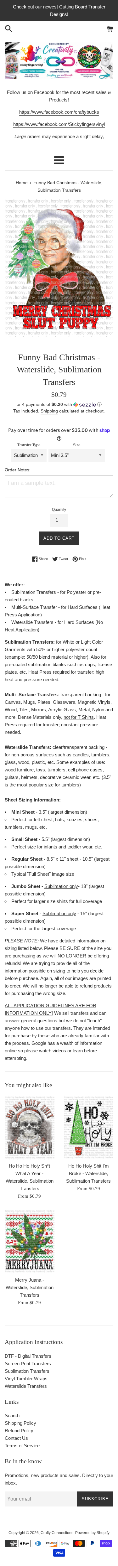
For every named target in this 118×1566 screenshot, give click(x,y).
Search (12, 1415)
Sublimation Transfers (27, 1371)
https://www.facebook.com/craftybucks (59, 112)
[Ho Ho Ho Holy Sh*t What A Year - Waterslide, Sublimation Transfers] (29, 1127)
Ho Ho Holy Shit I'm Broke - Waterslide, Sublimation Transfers (88, 1173)
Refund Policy (19, 1430)
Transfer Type (29, 445)
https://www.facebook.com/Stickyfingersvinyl (59, 124)
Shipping (49, 410)
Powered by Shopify (92, 1533)
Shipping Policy (20, 1423)
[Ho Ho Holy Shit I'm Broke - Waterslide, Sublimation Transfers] (89, 1127)
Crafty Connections (57, 1533)
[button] (59, 404)
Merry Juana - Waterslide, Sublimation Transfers (29, 1287)
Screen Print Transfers (28, 1363)
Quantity (59, 509)
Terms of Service (22, 1445)
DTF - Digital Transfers (28, 1356)
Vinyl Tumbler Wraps (26, 1378)
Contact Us (16, 1438)
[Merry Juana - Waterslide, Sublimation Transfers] (29, 1241)
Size (77, 445)
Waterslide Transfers (26, 1386)
